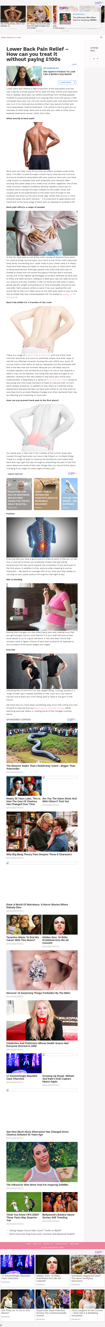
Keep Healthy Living (11, 37)
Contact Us (48, 1244)
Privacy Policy (61, 1244)
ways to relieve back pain (38, 355)
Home (28, 1244)
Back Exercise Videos (57, 380)
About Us (37, 1244)
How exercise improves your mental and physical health (42, 1234)
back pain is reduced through (50, 708)
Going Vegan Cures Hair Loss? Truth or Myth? (35, 1230)
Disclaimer (74, 1244)
